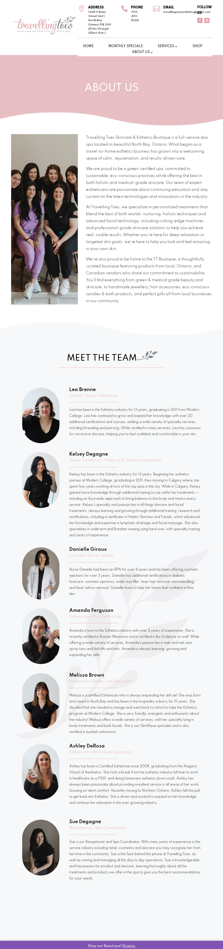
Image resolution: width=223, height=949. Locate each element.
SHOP (197, 46)
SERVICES (166, 46)
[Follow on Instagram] (206, 20)
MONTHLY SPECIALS (125, 46)
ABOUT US (141, 52)
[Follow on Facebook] (200, 20)
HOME (88, 46)
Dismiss (128, 946)
